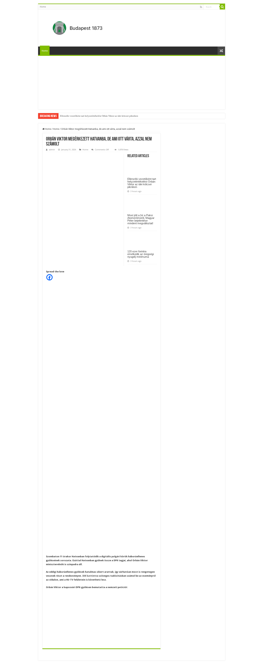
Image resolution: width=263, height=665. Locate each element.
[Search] (222, 6)
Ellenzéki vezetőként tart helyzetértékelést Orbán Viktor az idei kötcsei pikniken (99, 116)
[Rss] (201, 7)
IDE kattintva (90, 575)
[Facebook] (49, 277)
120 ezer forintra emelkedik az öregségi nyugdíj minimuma (140, 254)
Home (43, 7)
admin (52, 150)
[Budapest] (87, 27)
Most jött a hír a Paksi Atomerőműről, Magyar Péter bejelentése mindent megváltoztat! (140, 219)
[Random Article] (221, 51)
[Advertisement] (131, 83)
